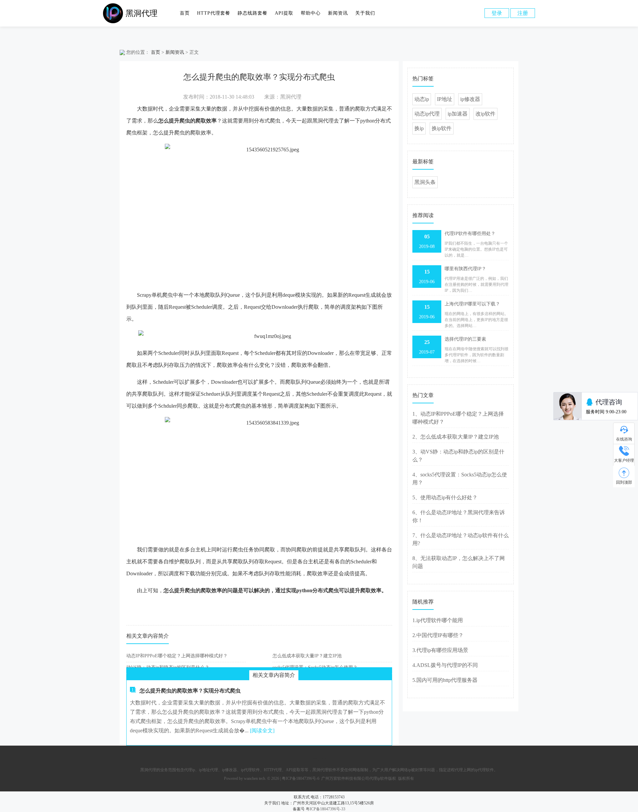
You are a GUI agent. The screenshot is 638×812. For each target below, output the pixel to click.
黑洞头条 (425, 182)
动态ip (421, 99)
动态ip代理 (427, 114)
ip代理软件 (250, 770)
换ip (419, 128)
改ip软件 (485, 114)
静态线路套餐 (252, 13)
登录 (496, 13)
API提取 (284, 13)
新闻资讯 (338, 13)
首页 (185, 13)
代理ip (189, 770)
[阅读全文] (262, 730)
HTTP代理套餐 (213, 13)
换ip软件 (442, 128)
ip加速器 (458, 114)
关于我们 (365, 13)
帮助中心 (311, 13)
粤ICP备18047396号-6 (300, 778)
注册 (522, 13)
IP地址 (444, 99)
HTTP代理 (273, 770)
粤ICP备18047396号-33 (325, 809)
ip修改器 (470, 99)
